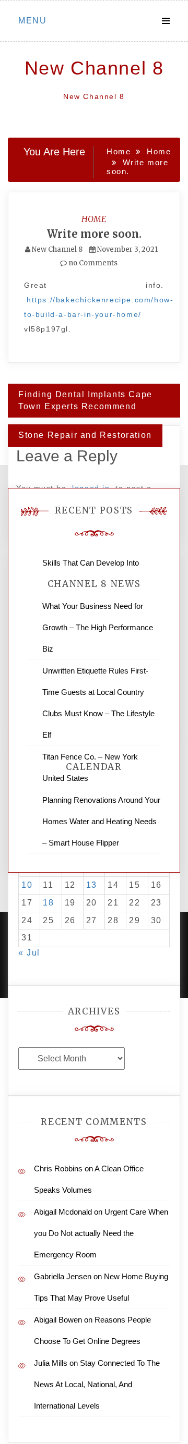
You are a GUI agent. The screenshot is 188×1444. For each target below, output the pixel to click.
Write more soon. (94, 233)
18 (48, 902)
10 (26, 884)
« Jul (29, 952)
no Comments (92, 263)
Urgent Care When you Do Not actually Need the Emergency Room (101, 1233)
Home (94, 219)
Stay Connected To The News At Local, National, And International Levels (97, 1384)
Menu (32, 20)
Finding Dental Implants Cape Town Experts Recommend (85, 400)
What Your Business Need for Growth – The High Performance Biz (97, 627)
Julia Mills (50, 1363)
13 (91, 884)
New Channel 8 (94, 68)
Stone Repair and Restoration (85, 435)
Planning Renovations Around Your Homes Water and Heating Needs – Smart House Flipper (101, 821)
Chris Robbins (58, 1168)
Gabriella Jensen (62, 1276)
